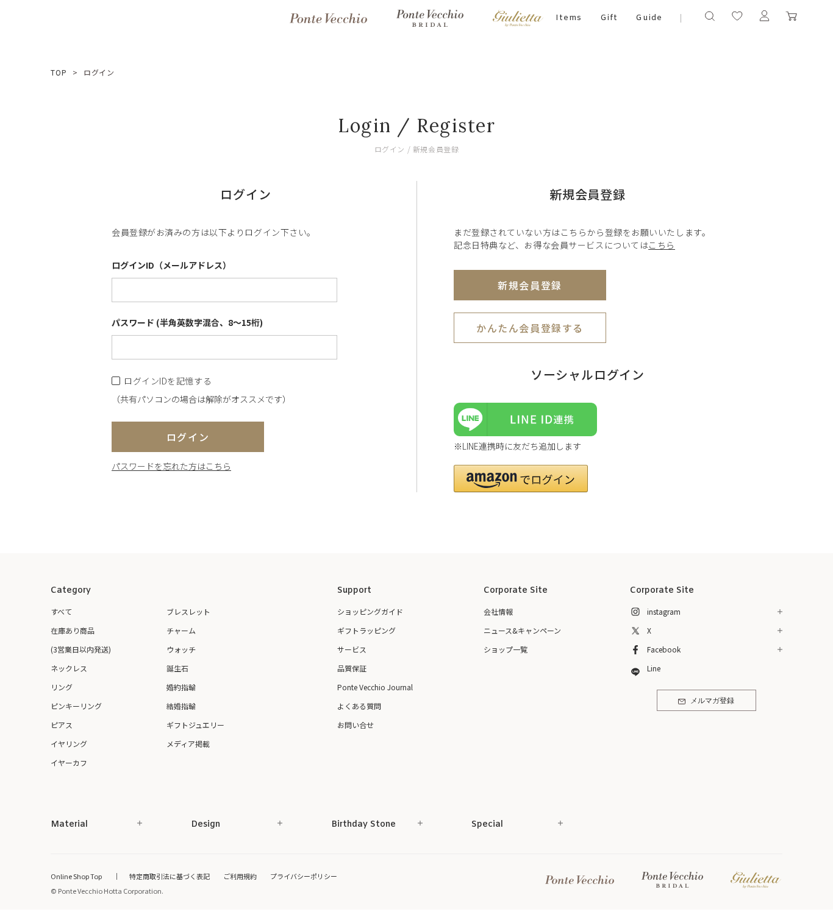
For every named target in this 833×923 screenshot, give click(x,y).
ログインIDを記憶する (168, 381)
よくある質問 (359, 706)
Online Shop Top (76, 876)
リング (62, 687)
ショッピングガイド (370, 611)
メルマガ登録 (712, 701)
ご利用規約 (240, 876)
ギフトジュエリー (195, 725)
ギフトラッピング (366, 630)
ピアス (62, 725)
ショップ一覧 (505, 649)
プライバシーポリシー (303, 876)
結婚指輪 (181, 706)
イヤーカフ (69, 762)
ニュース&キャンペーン (522, 630)
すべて (61, 611)
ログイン (187, 437)
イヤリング (69, 743)
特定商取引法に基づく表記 (169, 876)
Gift (609, 18)
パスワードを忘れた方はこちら (171, 466)
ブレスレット (188, 611)
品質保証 (351, 668)
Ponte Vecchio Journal (375, 687)
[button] (521, 478)
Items (569, 18)
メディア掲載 (188, 743)
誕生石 (177, 668)
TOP (59, 72)
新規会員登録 (530, 285)
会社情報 (498, 611)
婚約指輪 (181, 687)
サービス (351, 649)
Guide (648, 18)
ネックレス (69, 668)
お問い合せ (355, 725)
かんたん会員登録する (530, 327)
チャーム (181, 630)
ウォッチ (181, 649)
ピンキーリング (76, 706)
